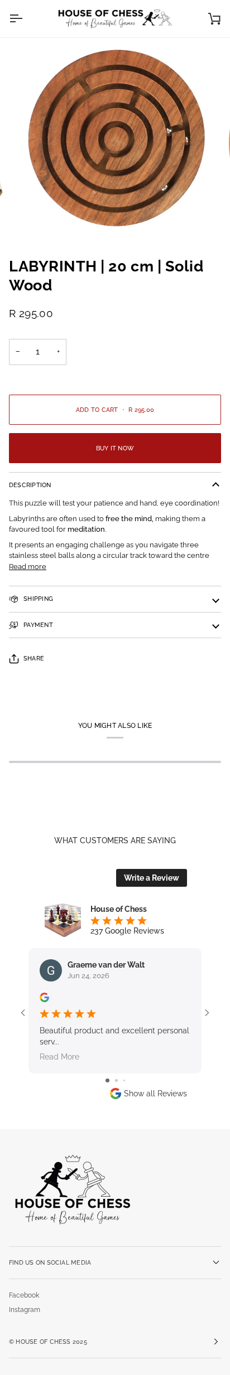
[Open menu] (25, 18)
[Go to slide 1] (107, 1080)
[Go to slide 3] (124, 1080)
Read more (27, 566)
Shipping (37, 599)
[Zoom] (38, 219)
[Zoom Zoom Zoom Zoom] (115, 142)
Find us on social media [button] (50, 1262)
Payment (37, 625)
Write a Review (151, 877)
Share (33, 658)
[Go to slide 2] (116, 1080)
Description (30, 485)
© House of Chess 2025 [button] (48, 1341)
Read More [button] (59, 1056)
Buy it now (115, 448)
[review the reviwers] (44, 997)
